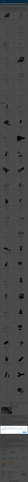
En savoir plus (2, 430)
